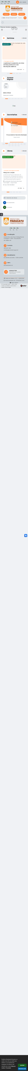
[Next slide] (26, 30)
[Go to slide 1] (11, 32)
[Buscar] (25, 17)
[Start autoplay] (12, 28)
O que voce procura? (11, 18)
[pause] (16, 28)
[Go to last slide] (2, 30)
